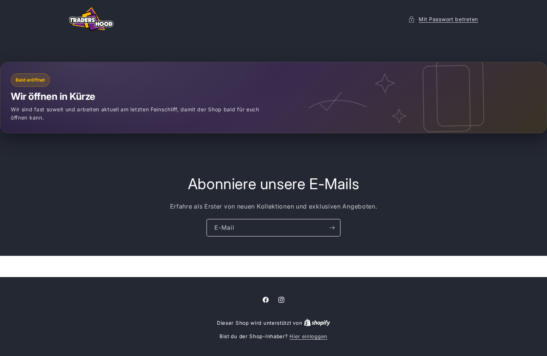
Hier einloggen (308, 336)
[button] (443, 19)
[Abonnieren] (332, 227)
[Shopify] (317, 323)
